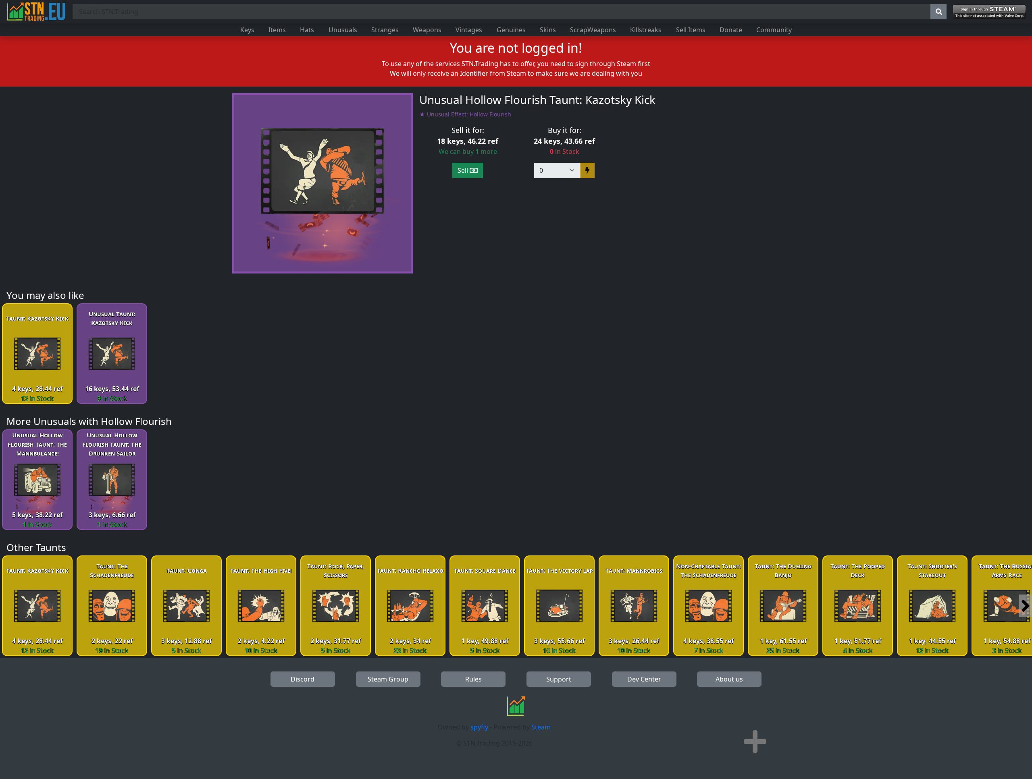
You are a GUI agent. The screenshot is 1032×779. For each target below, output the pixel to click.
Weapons (427, 29)
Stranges (385, 29)
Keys (247, 29)
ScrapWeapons (593, 29)
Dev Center (644, 679)
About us (729, 679)
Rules (473, 679)
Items (277, 29)
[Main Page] (36, 12)
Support (558, 679)
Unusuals (343, 29)
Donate (731, 29)
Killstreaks (646, 29)
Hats (307, 29)
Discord (302, 679)
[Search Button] (938, 11)
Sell (464, 170)
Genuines (511, 29)
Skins (548, 29)
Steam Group (388, 679)
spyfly (479, 727)
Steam (541, 727)
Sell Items (690, 29)
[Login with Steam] (989, 12)
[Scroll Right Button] (1025, 605)
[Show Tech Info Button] (755, 741)
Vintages (469, 29)
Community (774, 29)
